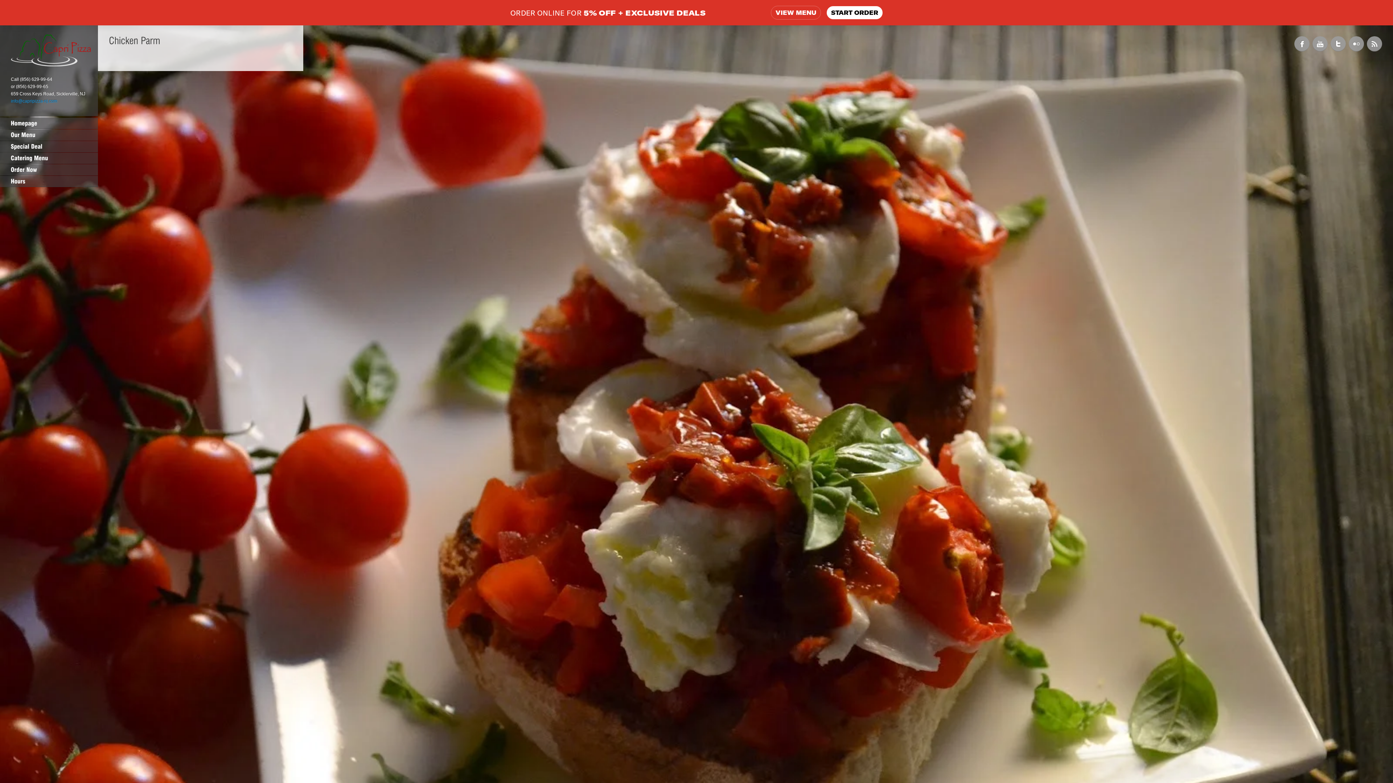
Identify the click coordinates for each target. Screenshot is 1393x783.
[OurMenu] (49, 134)
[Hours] (49, 181)
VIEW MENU (796, 12)
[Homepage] (49, 123)
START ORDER (854, 12)
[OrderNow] (49, 169)
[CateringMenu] (49, 158)
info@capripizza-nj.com (34, 101)
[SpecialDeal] (49, 146)
